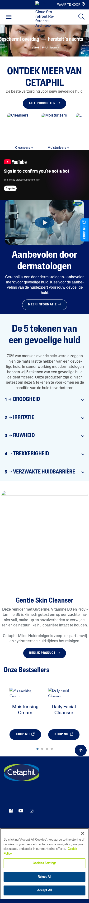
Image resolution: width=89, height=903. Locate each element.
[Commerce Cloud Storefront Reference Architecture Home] (45, 17)
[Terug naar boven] (81, 750)
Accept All (44, 890)
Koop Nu (23, 734)
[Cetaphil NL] (21, 772)
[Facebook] (11, 810)
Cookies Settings (44, 863)
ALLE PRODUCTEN (42, 103)
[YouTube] (21, 810)
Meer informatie (42, 304)
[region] (44, 863)
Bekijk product (42, 653)
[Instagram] (31, 810)
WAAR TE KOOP (68, 4)
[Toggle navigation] (9, 17)
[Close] (82, 833)
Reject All (44, 876)
